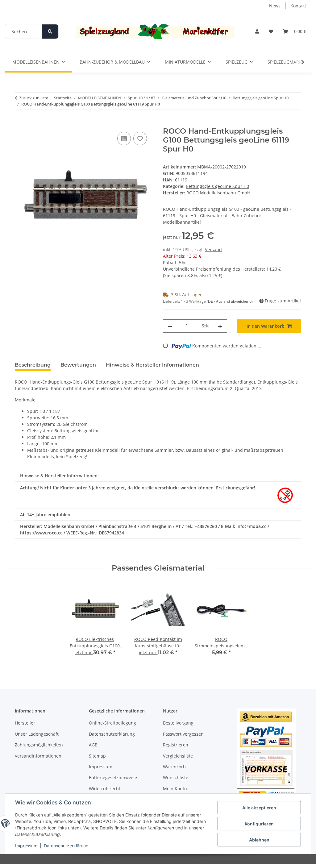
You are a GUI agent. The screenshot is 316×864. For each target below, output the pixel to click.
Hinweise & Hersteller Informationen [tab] (152, 365)
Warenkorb (174, 767)
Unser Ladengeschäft (37, 734)
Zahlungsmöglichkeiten (39, 745)
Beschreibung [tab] (33, 365)
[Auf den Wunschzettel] (140, 138)
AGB (93, 745)
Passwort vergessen (183, 734)
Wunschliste (175, 777)
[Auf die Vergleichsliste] (124, 138)
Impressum (26, 845)
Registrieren (175, 745)
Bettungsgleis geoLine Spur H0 (217, 186)
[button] (257, 31)
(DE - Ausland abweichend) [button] (230, 301)
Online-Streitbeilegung (112, 723)
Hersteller (25, 723)
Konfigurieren (259, 823)
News (275, 6)
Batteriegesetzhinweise (113, 777)
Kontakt (298, 6)
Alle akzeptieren (259, 807)
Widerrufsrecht (104, 788)
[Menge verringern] (170, 326)
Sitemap (97, 756)
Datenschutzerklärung (66, 845)
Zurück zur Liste (33, 98)
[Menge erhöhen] (220, 326)
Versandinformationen (38, 756)
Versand (213, 249)
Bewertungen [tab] (78, 365)
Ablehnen (259, 839)
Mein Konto (175, 788)
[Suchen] (50, 31)
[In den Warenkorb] (20, 123)
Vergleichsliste (178, 756)
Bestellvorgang (178, 723)
